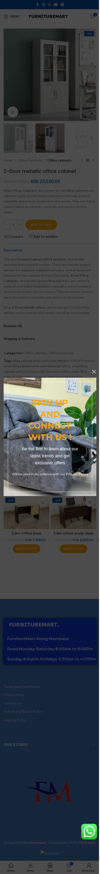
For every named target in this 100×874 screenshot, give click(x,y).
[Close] (94, 372)
